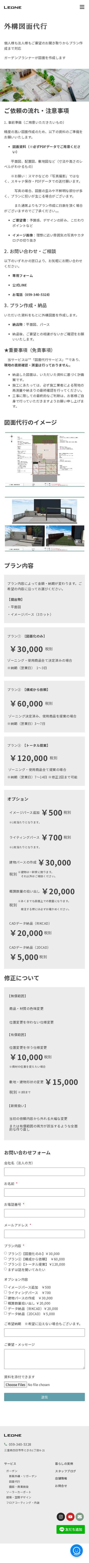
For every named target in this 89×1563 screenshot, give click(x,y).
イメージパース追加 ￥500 (29, 1287)
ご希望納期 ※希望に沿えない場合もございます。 (43, 1323)
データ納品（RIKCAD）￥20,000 (33, 1308)
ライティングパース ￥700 (29, 1292)
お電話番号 (13, 1204)
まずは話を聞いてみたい (27, 1269)
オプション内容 (16, 1279)
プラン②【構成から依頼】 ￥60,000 (36, 1258)
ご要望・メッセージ (19, 1344)
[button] (82, 7)
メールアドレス (16, 1225)
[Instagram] (61, 1517)
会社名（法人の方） (19, 1162)
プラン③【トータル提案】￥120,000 (36, 1264)
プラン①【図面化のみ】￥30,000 (34, 1253)
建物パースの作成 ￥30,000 (30, 1297)
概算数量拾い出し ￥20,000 (29, 1303)
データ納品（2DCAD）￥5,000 (31, 1313)
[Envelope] (80, 1517)
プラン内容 (13, 1245)
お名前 (9, 1183)
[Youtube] (70, 1517)
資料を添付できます (19, 1376)
